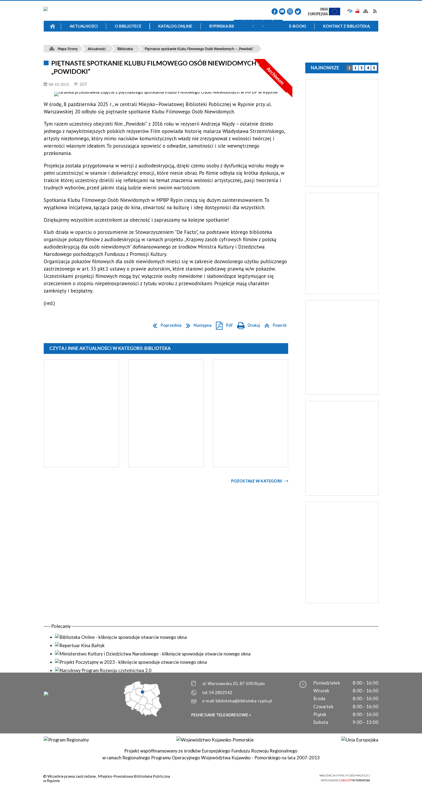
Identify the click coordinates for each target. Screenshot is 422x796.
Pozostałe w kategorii (256, 481)
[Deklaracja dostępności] (258, 24)
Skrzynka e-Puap (350, 10)
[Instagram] (290, 11)
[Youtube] (282, 11)
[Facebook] (275, 11)
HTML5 (277, 777)
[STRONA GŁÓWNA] (52, 26)
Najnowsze (325, 67)
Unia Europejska (326, 11)
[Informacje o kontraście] (278, 24)
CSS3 (285, 777)
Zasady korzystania (170, 42)
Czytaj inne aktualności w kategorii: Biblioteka (110, 348)
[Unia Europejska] (359, 739)
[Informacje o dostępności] (248, 24)
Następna (197, 324)
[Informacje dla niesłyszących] (268, 24)
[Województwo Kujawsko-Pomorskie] (214, 739)
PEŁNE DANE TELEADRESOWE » (221, 714)
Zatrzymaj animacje (238, 24)
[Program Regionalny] (66, 739)
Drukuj (247, 324)
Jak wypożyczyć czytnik (250, 42)
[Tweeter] (298, 11)
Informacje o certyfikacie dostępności (216, 778)
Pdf (223, 324)
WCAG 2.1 (303, 777)
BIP (357, 11)
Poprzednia (165, 324)
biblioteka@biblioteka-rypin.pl (244, 700)
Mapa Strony (365, 11)
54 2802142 (220, 692)
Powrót (274, 324)
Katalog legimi (89, 42)
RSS (375, 11)
